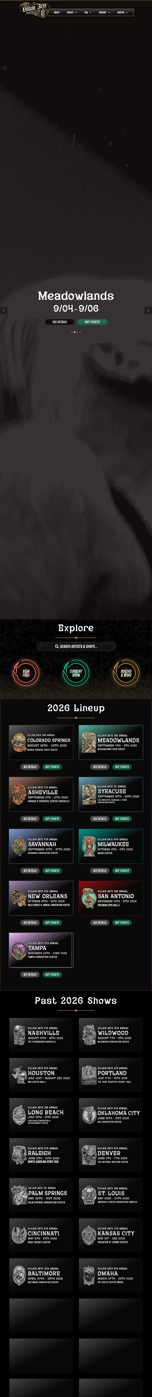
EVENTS (70, 12)
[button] (148, 310)
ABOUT (57, 12)
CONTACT (102, 12)
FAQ (86, 12)
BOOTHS (121, 12)
